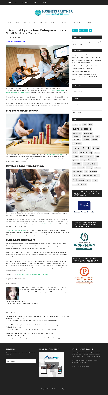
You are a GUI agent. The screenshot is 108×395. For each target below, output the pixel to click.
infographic (97, 152)
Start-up (23, 301)
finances (75, 152)
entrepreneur (26, 303)
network (36, 303)
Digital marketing (76, 139)
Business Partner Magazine (54, 12)
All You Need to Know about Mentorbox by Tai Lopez (32, 274)
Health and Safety (86, 153)
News (74, 168)
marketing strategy (90, 164)
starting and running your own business (17, 92)
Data (92, 136)
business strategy (17, 303)
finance (96, 148)
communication (77, 133)
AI (79, 124)
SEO (86, 171)
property (89, 168)
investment (90, 156)
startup (96, 175)
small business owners (58, 90)
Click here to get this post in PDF (15, 42)
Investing (82, 156)
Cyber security (86, 136)
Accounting (75, 124)
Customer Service (76, 136)
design (97, 136)
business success (82, 128)
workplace (82, 184)
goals (32, 303)
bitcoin (84, 124)
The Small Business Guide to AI (81, 71)
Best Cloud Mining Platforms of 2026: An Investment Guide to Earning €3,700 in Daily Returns (84, 77)
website (74, 184)
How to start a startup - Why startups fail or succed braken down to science (28, 333)
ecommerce (86, 139)
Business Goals (16, 301)
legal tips (83, 160)
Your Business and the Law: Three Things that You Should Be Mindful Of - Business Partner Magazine (35, 316)
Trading (88, 180)
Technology (78, 180)
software (76, 175)
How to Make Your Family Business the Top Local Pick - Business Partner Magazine (31, 325)
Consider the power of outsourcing (16, 230)
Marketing (77, 164)
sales (74, 171)
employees (77, 143)
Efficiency (94, 139)
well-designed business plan (55, 154)
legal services (75, 160)
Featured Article (81, 148)
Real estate (97, 168)
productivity (81, 168)
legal (97, 156)
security (79, 171)
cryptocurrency (88, 133)
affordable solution (46, 224)
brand (90, 124)
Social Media (93, 171)
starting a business (87, 175)
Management (92, 160)
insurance (75, 156)
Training (95, 180)
